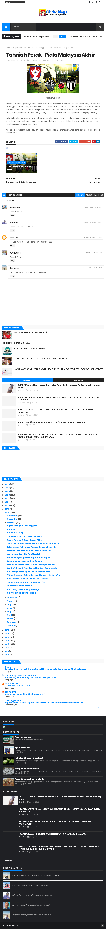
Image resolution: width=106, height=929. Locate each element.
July (9, 604)
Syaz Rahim (16, 883)
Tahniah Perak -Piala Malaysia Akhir (20, 167)
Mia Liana (14, 222)
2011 (7, 651)
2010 (7, 654)
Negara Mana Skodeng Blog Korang (24, 561)
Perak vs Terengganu (38, 47)
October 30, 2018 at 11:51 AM (93, 253)
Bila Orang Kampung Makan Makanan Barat (28, 571)
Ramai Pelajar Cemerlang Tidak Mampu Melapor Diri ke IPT (32, 677)
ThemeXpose (16, 925)
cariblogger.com (13, 700)
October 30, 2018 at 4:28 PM (93, 268)
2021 (7, 502)
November (12, 519)
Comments (78, 381)
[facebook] (89, 2)
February (12, 622)
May (9, 611)
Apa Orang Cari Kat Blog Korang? (23, 589)
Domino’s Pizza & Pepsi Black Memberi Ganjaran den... (33, 568)
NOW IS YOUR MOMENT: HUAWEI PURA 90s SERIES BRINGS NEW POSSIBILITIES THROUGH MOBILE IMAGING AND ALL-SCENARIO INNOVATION (57, 436)
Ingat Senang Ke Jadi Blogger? (22, 525)
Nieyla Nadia (15, 207)
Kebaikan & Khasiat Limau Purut (29, 758)
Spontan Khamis (22, 747)
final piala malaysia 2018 (21, 47)
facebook (98, 195)
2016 (7, 633)
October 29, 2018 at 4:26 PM (93, 222)
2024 (7, 491)
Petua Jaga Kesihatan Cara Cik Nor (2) (26, 582)
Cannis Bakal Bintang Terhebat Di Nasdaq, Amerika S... (33, 543)
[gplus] (100, 2)
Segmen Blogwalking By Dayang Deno (30, 348)
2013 (7, 644)
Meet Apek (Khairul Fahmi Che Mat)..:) (30, 332)
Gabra (8, 667)
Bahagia (11, 529)
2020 (7, 505)
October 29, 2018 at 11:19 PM (93, 237)
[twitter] (93, 2)
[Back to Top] (102, 925)
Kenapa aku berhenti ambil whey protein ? (25, 694)
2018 (7, 512)
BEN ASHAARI (11, 692)
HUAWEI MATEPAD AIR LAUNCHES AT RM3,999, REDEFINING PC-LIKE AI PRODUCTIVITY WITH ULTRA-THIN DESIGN (59, 398)
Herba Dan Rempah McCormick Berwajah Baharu (31, 564)
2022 (7, 498)
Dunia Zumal (15, 253)
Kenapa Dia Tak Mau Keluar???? (16, 343)
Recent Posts (27, 381)
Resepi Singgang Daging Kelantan (30, 779)
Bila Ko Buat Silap (15, 533)
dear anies (14, 268)
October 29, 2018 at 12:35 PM (92, 207)
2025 (7, 487)
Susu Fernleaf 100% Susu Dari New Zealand (27, 578)
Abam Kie (16, 903)
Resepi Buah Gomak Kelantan (28, 768)
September (13, 597)
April (9, 615)
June (10, 608)
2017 (7, 630)
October (11, 522)
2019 (7, 509)
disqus (89, 195)
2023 (7, 495)
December (12, 515)
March (10, 618)
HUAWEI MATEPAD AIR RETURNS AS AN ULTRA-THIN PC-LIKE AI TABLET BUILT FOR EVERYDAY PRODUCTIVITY (58, 369)
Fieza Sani (14, 237)
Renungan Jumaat (23, 737)
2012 (7, 647)
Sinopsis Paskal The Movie (19, 585)
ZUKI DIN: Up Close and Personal (20, 675)
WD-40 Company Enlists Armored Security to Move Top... (35, 575)
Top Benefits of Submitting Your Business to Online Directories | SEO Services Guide (44, 702)
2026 (7, 484)
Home (8, 47)
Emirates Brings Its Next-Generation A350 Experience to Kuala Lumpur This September (45, 669)
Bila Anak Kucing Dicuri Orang (21, 593)
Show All (101, 708)
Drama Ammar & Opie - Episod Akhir (24, 540)
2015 (7, 637)
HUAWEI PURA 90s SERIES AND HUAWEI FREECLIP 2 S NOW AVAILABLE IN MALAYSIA (51, 422)
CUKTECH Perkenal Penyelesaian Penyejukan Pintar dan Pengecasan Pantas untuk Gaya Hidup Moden (59, 386)
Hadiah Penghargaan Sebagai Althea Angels (28, 557)
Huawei (52, 37)
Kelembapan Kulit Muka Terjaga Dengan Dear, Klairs (32, 547)
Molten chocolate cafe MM (17, 686)
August (11, 601)
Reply (12, 215)
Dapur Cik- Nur (12, 683)
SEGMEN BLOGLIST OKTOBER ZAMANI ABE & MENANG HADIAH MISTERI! (43, 358)
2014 (7, 640)
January (11, 625)
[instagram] (96, 2)
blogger (80, 195)
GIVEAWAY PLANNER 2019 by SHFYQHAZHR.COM (29, 550)
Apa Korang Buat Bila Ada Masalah (23, 554)
